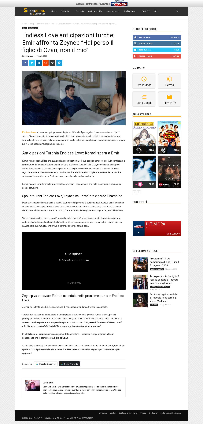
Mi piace (175, 37)
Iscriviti (175, 56)
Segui (176, 43)
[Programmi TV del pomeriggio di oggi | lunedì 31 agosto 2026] (140, 264)
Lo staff (113, 413)
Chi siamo (103, 413)
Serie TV (146, 11)
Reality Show (129, 11)
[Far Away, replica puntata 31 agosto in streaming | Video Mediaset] (140, 300)
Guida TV (65, 11)
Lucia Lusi (29, 56)
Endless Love (42, 23)
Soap (32, 23)
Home (54, 11)
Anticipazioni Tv (95, 11)
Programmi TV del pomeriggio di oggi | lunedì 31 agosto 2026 (165, 262)
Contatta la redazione (128, 413)
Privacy (143, 413)
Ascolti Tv (80, 11)
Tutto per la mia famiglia (160, 287)
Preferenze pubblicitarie (170, 413)
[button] (177, 11)
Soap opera (111, 11)
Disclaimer (153, 413)
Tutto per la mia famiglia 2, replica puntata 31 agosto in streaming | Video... (165, 280)
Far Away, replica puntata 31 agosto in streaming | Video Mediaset (163, 298)
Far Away (154, 305)
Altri (155, 11)
